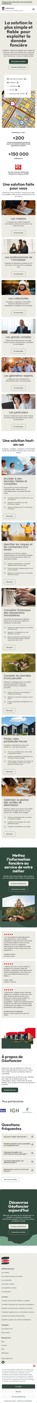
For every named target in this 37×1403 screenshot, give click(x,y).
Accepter (18, 1386)
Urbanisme (13, 86)
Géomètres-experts (16, 79)
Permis (11, 90)
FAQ (3, 1349)
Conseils (4, 1345)
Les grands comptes (18, 337)
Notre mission (6, 1332)
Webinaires (5, 1353)
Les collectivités (19, 298)
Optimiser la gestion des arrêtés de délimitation (16, 802)
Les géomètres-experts (18, 375)
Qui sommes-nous (7, 1329)
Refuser (18, 1391)
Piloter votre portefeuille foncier (15, 740)
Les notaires (18, 218)
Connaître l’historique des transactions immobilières (17, 613)
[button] (34, 1366)
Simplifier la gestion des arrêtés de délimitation (16, 1319)
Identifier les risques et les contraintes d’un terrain (18, 547)
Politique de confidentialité (24, 1401)
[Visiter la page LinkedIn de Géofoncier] (3, 1362)
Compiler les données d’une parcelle (17, 677)
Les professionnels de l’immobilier (18, 258)
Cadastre (12, 82)
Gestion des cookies (10, 1401)
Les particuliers (18, 412)
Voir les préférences (19, 1397)
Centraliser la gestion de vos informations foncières (18, 1312)
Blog (3, 1341)
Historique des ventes (17, 94)
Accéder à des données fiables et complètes (15, 481)
